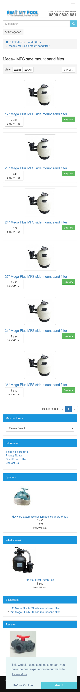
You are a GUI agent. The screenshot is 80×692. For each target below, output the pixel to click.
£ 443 (14, 284)
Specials (11, 477)
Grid (29, 69)
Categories (14, 32)
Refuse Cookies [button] (23, 685)
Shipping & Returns (17, 451)
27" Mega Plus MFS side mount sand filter (36, 276)
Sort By (68, 69)
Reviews (11, 624)
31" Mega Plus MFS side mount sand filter (36, 330)
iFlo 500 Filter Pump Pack (40, 580)
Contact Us (12, 463)
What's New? (13, 540)
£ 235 (14, 121)
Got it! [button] (59, 685)
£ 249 (14, 175)
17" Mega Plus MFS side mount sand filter (36, 113)
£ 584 (14, 338)
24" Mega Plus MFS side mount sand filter (36, 222)
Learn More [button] (19, 674)
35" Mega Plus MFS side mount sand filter (36, 384)
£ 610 (14, 392)
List (19, 69)
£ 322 (14, 229)
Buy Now (68, 119)
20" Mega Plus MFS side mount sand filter (36, 167)
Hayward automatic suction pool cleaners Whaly (40, 516)
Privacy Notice (14, 455)
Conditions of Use (16, 459)
